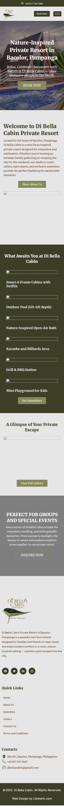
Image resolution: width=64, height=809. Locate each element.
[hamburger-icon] (57, 13)
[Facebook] (5, 671)
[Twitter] (14, 671)
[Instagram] (32, 671)
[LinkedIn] (23, 671)
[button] (7, 456)
